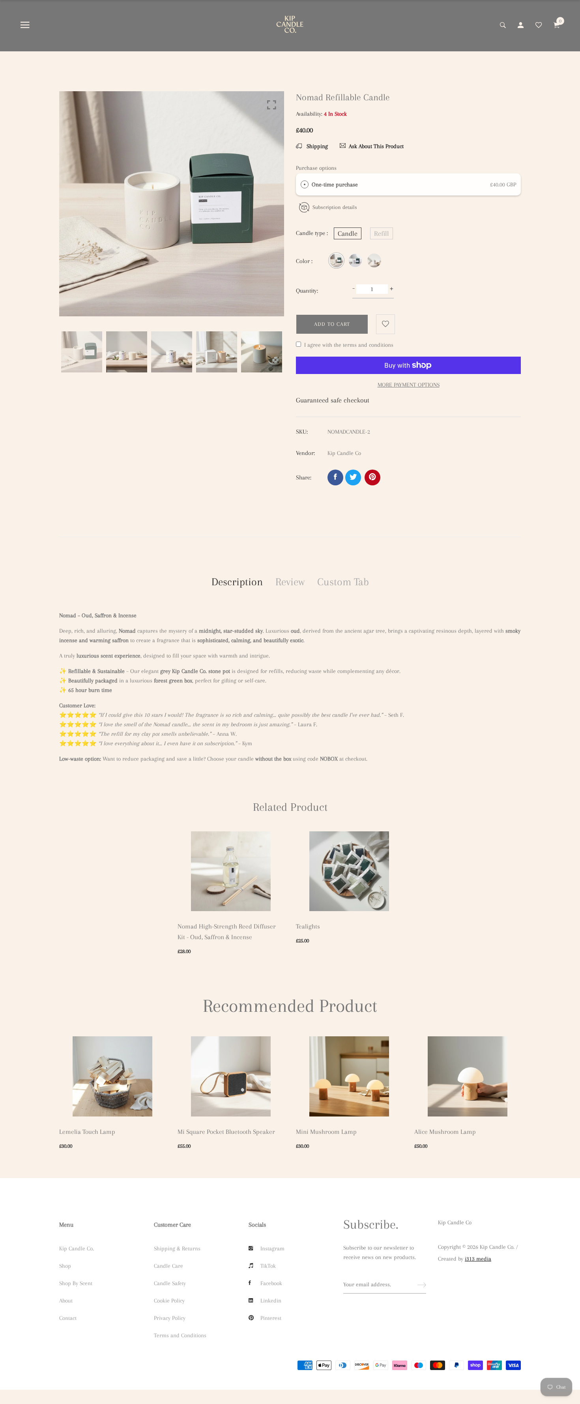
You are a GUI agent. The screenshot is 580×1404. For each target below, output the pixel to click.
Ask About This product (376, 146)
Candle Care (168, 1266)
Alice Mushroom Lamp (445, 1131)
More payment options (409, 385)
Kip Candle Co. (76, 1248)
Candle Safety (170, 1283)
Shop (65, 1266)
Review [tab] (290, 582)
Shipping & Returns (177, 1248)
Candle (347, 233)
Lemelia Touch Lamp (87, 1131)
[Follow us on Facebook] (335, 477)
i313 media (478, 1259)
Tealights (308, 926)
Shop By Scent (75, 1283)
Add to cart (332, 324)
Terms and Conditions (180, 1335)
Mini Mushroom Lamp (326, 1131)
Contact (68, 1318)
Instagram (272, 1248)
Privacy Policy (169, 1318)
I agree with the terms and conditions (348, 345)
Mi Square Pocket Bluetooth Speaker (226, 1131)
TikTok (268, 1266)
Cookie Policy (169, 1300)
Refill (381, 233)
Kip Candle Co (454, 1222)
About (66, 1300)
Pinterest (270, 1318)
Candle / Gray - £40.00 (244, 1342)
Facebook (271, 1283)
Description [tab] (237, 582)
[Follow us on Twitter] (353, 477)
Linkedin (270, 1300)
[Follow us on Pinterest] (372, 477)
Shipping (316, 146)
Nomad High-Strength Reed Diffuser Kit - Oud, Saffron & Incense (227, 932)
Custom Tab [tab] (343, 582)
